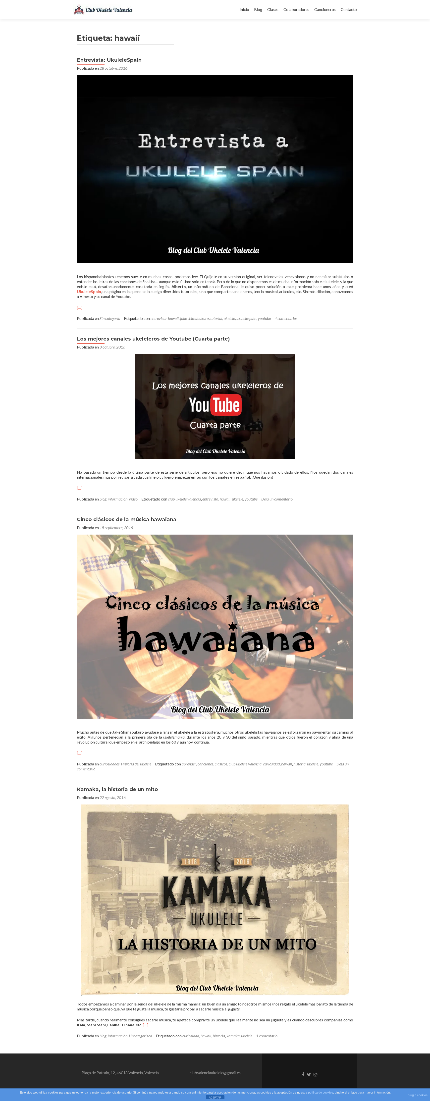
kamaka (233, 1035)
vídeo (133, 499)
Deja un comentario (277, 499)
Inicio (244, 9)
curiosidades (109, 763)
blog (103, 499)
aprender (189, 763)
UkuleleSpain (89, 291)
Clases (272, 9)
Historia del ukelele (136, 763)
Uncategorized (140, 1035)
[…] (79, 307)
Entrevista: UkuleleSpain (109, 60)
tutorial (216, 318)
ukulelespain (246, 318)
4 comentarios (285, 318)
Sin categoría (110, 318)
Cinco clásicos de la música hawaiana (126, 519)
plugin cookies (418, 1095)
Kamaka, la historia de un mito (117, 789)
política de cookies (320, 1092)
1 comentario (266, 1035)
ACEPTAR (215, 1097)
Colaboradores (296, 9)
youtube (264, 318)
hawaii (173, 318)
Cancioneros (325, 9)
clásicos (221, 763)
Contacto (349, 9)
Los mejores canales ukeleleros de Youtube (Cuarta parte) (153, 339)
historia (299, 763)
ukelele (229, 318)
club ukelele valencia (184, 499)
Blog (258, 9)
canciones (205, 763)
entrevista (158, 318)
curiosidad (271, 763)
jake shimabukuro (194, 318)
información (117, 499)
